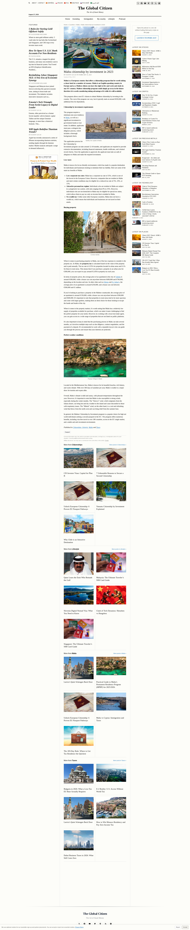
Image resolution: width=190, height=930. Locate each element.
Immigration (88, 19)
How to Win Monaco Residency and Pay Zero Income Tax (110, 823)
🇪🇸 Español (50, 3)
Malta (78, 25)
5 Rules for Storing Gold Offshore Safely (40, 30)
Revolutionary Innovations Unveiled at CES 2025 (150, 195)
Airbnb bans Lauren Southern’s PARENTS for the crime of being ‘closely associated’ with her (151, 213)
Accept (185, 927)
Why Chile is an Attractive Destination (74, 541)
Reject (178, 927)
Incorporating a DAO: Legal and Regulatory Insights (151, 104)
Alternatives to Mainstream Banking (150, 112)
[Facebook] (141, 3)
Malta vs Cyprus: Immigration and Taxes (110, 719)
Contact (41, 3)
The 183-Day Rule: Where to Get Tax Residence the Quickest (77, 752)
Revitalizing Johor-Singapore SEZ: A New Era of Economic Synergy (43, 78)
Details (107, 440)
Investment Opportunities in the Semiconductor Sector (151, 83)
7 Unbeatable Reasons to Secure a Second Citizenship (109, 474)
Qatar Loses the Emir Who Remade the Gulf (78, 578)
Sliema (106, 282)
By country (101, 19)
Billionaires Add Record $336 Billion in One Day (151, 67)
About (34, 3)
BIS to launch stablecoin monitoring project (149, 129)
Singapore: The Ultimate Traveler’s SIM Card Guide (78, 645)
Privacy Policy (79, 927)
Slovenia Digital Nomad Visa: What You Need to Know (78, 612)
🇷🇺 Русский (84, 3)
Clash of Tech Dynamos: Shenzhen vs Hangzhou (110, 612)
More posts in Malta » (119, 653)
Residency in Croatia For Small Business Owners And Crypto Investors (151, 120)
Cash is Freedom (147, 202)
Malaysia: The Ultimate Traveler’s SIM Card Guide (110, 578)
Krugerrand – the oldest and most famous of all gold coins (151, 159)
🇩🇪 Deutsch (74, 3)
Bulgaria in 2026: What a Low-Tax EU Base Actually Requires (78, 790)
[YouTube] (145, 3)
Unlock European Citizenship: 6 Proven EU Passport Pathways (76, 507)
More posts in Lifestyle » (119, 549)
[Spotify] (159, 3)
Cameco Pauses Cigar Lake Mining (150, 60)
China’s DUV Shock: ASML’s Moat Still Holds (151, 52)
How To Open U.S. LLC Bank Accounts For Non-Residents (43, 52)
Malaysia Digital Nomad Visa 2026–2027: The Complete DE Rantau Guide (151, 253)
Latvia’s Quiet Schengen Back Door (78, 682)
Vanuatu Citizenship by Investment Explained (110, 507)
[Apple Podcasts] (152, 3)
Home (67, 19)
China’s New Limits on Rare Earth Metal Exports (151, 143)
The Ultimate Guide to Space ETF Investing (151, 174)
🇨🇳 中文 (66, 3)
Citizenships (77, 427)
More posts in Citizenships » (117, 445)
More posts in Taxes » (119, 760)
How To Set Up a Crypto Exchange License (150, 96)
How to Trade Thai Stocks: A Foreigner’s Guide (151, 75)
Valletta (118, 277)
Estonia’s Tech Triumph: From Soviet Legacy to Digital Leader (43, 105)
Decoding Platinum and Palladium (149, 166)
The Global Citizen (95, 8)
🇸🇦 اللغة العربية (94, 3)
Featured (67, 432)
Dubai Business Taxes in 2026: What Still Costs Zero (78, 856)
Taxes (98, 427)
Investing (76, 19)
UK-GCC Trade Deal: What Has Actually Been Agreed (151, 261)
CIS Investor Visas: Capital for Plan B (78, 474)
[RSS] (155, 3)
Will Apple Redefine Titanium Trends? (43, 130)
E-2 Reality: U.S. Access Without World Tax (109, 790)
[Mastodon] (148, 3)
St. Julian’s (116, 282)
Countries (72, 25)
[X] (138, 3)
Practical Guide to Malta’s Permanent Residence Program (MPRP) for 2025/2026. (108, 684)
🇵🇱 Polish (59, 3)
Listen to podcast (146, 38)
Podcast (122, 19)
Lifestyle (111, 19)
